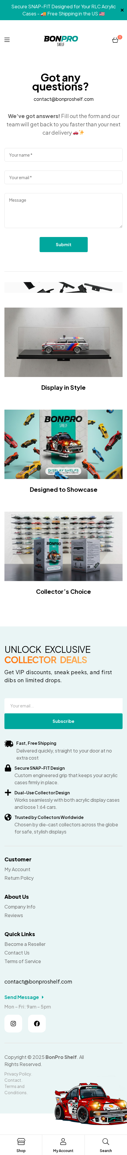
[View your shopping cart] (115, 39)
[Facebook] (37, 1023)
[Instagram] (13, 1023)
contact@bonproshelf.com (64, 99)
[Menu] (6, 39)
